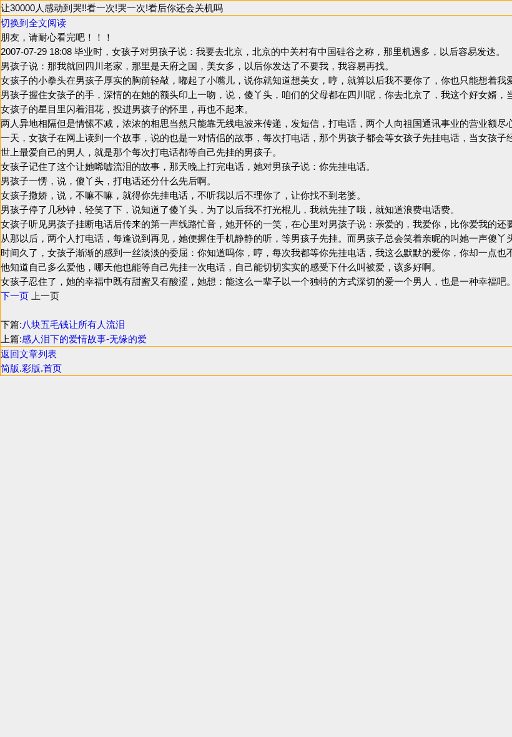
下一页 (15, 295)
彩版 (31, 368)
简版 (10, 368)
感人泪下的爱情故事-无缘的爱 (84, 339)
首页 (52, 368)
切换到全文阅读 (33, 22)
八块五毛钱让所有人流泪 (73, 324)
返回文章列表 (29, 354)
